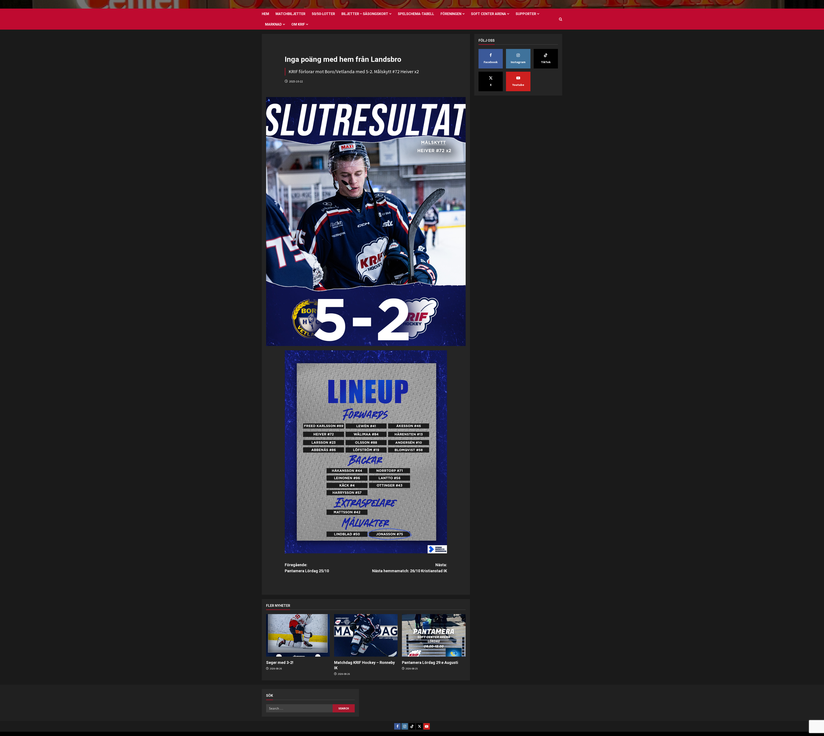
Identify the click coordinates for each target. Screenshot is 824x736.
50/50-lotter (323, 14)
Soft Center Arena (488, 14)
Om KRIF (298, 24)
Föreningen (451, 14)
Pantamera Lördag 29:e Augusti (430, 662)
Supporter (526, 14)
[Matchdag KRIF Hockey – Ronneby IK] (366, 635)
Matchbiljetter (290, 14)
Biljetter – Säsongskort (364, 14)
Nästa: (409, 568)
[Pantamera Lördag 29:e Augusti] (434, 635)
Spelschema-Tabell (416, 14)
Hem (265, 14)
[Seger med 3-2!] (298, 635)
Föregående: (307, 568)
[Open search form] (560, 19)
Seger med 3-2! (279, 662)
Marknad (273, 24)
